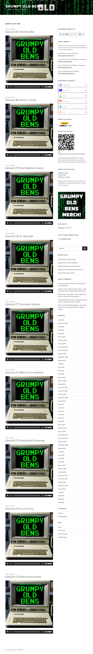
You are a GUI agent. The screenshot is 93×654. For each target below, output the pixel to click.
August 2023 (62, 360)
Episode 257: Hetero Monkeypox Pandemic (70, 269)
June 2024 (61, 326)
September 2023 (63, 357)
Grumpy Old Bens (23, 6)
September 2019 (63, 485)
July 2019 (61, 492)
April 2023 (61, 374)
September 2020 (63, 445)
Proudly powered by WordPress (14, 650)
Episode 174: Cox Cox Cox (19, 508)
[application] (29, 87)
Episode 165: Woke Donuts (78, 291)
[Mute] (45, 87)
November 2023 (63, 350)
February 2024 (62, 340)
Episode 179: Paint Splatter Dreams (24, 168)
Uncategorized (62, 516)
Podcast (60, 513)
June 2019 (61, 495)
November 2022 (63, 391)
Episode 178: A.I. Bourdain (19, 236)
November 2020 (63, 438)
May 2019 (61, 499)
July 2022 (61, 404)
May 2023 (61, 370)
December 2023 (63, 347)
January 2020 (62, 472)
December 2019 (63, 475)
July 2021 (60, 411)
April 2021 (61, 421)
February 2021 (62, 428)
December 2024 (63, 323)
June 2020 (61, 455)
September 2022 (63, 397)
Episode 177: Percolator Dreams (22, 304)
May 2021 (61, 418)
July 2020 (61, 451)
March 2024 (61, 337)
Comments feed (62, 534)
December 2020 (63, 435)
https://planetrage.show (65, 67)
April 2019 (61, 502)
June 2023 (61, 367)
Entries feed (61, 530)
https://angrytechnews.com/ (66, 55)
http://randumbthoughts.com (66, 73)
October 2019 (62, 482)
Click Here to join (66, 239)
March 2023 (61, 377)
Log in (59, 527)
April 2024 (61, 333)
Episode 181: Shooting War (19, 31)
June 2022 (61, 408)
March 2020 (61, 465)
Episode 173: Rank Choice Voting (23, 576)
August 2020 (62, 448)
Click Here (61, 227)
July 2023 (61, 364)
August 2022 (62, 401)
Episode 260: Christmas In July (67, 259)
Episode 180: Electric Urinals (20, 100)
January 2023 (62, 384)
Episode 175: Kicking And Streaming (24, 440)
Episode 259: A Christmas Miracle (68, 263)
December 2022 (63, 387)
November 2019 (63, 479)
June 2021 (61, 414)
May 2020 (61, 458)
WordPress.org (62, 537)
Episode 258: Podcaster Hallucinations (69, 266)
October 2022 (62, 394)
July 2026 (61, 320)
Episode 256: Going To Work (66, 273)
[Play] (8, 87)
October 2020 (62, 441)
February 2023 (62, 381)
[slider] (49, 86)
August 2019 (62, 489)
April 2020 (61, 462)
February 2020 (62, 468)
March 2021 (61, 424)
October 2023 (62, 353)
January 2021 (62, 431)
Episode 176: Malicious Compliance (24, 372)
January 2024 (62, 343)
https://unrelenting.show (65, 61)
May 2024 (61, 330)
